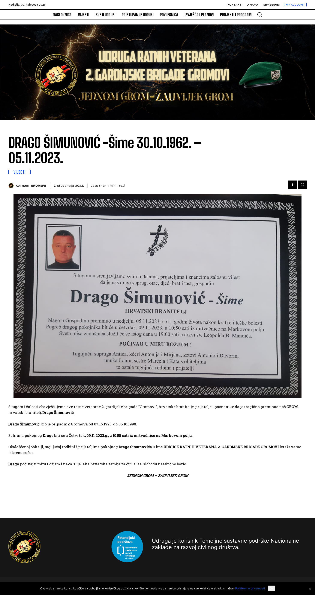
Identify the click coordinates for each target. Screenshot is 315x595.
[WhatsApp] (302, 185)
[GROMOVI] (12, 185)
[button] (259, 14)
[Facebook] (292, 185)
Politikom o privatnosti (250, 588)
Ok (271, 588)
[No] (310, 589)
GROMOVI (38, 186)
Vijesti (20, 172)
